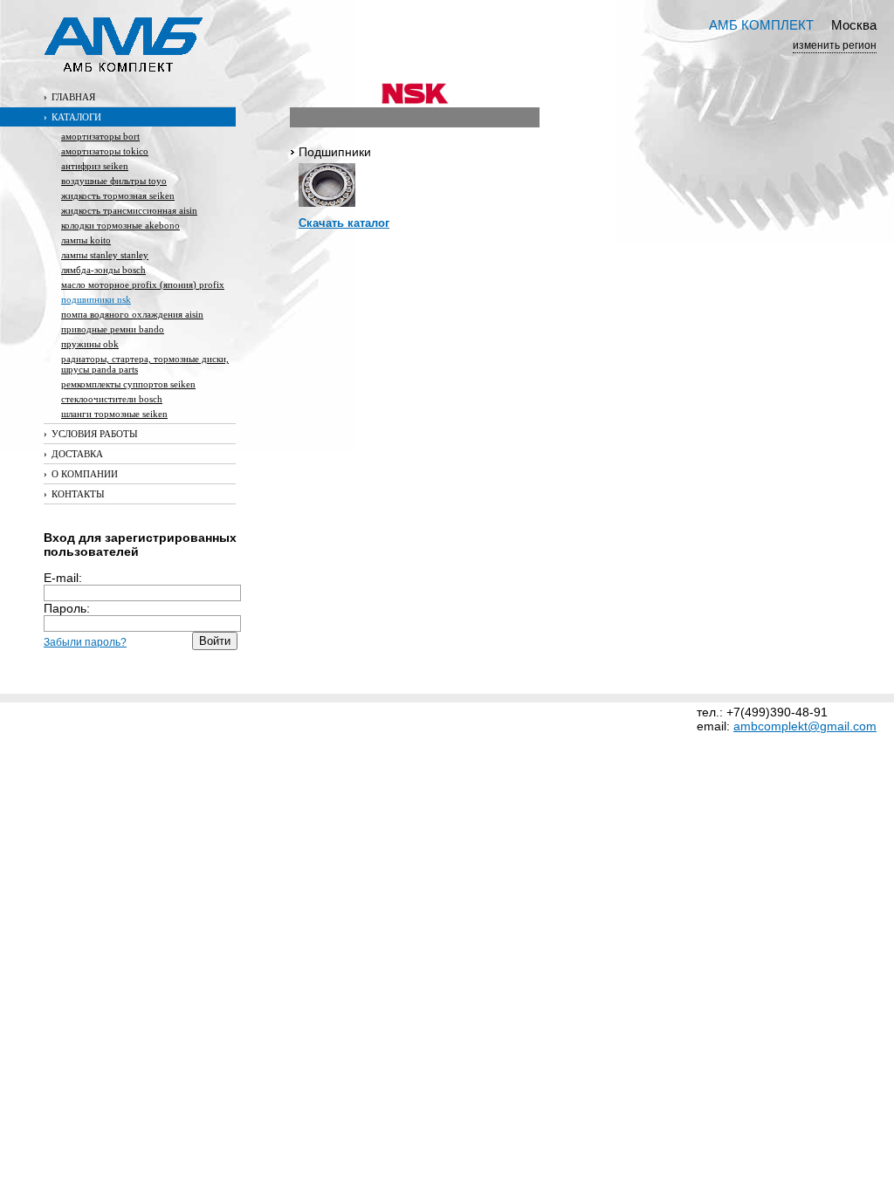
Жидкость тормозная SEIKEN (118, 195)
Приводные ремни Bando (112, 329)
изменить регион (835, 45)
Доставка (73, 454)
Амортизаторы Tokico (104, 151)
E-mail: (63, 578)
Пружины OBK (90, 344)
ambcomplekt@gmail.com (805, 726)
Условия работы (91, 433)
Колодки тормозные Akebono (120, 225)
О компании (81, 474)
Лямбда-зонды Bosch (103, 269)
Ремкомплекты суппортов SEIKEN (128, 384)
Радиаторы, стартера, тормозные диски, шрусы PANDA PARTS (145, 363)
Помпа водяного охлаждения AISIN (132, 314)
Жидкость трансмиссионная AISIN (129, 210)
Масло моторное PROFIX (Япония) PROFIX (142, 284)
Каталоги (72, 117)
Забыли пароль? (85, 642)
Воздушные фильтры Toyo (114, 180)
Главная (69, 97)
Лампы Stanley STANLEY (104, 255)
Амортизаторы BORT (100, 136)
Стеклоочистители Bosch (111, 399)
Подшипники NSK (96, 299)
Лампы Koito (86, 240)
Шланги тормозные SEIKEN (114, 413)
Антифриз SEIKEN (94, 166)
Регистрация (83, 657)
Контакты (74, 494)
